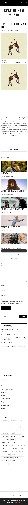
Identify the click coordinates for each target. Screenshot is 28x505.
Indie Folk (23, 62)
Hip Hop (19, 439)
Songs (2, 402)
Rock (13, 454)
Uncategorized (5, 405)
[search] (6, 3)
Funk (23, 436)
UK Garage (5, 463)
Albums (3, 379)
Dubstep (13, 430)
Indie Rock (12, 445)
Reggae (21, 451)
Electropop (5, 433)
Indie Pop (4, 445)
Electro (20, 430)
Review (3, 395)
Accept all (14, 251)
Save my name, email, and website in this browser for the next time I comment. (12, 302)
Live (8, 448)
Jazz (3, 448)
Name (3, 285)
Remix (3, 454)
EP (5, 60)
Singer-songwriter (7, 457)
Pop (22, 448)
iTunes (14, 135)
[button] (26, 245)
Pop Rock (4, 451)
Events (3, 386)
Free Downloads (13, 62)
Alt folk (20, 420)
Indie (19, 62)
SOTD (16, 457)
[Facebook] (24, 2)
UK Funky (12, 460)
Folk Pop (18, 433)
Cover (3, 427)
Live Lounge (15, 448)
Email (3, 290)
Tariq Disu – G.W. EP (7, 173)
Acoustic (4, 420)
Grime (13, 439)
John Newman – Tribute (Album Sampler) (14, 145)
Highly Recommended (7, 389)
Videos (3, 408)
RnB (9, 454)
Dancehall (17, 427)
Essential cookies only (14, 254)
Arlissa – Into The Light (14, 149)
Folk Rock (5, 436)
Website (3, 295)
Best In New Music (14, 12)
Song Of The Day (5, 398)
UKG (18, 460)
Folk (7, 62)
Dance (9, 427)
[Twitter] (22, 2)
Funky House (5, 439)
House (3, 442)
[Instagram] (26, 2)
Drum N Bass (5, 430)
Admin (17, 30)
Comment (3, 265)
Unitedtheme (17, 502)
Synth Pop (5, 460)
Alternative (12, 420)
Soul (21, 457)
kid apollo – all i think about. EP (12, 209)
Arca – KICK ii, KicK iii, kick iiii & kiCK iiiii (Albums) (14, 346)
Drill (23, 427)
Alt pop (4, 423)
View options (14, 258)
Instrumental (21, 445)
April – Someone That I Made (9, 334)
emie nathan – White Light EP (11, 227)
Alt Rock (10, 423)
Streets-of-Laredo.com (7, 133)
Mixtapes (3, 392)
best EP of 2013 (19, 127)
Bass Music (19, 423)
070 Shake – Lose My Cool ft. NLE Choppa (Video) (12, 330)
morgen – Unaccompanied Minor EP (13, 191)
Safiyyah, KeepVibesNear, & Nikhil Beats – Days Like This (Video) (14, 338)
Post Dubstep (13, 451)
